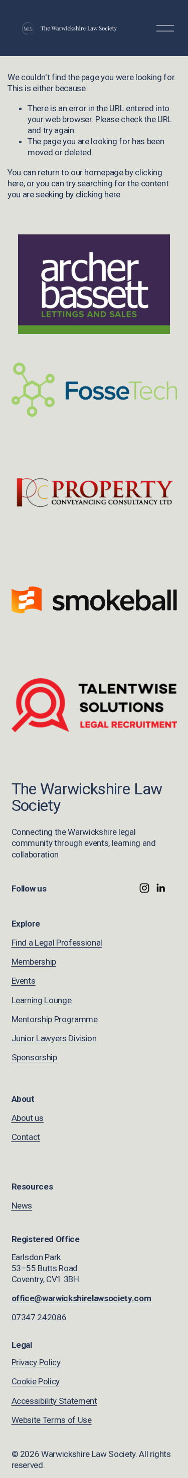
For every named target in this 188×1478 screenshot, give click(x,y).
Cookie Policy (36, 1381)
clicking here (98, 194)
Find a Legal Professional (57, 943)
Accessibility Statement (54, 1401)
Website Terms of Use (52, 1420)
